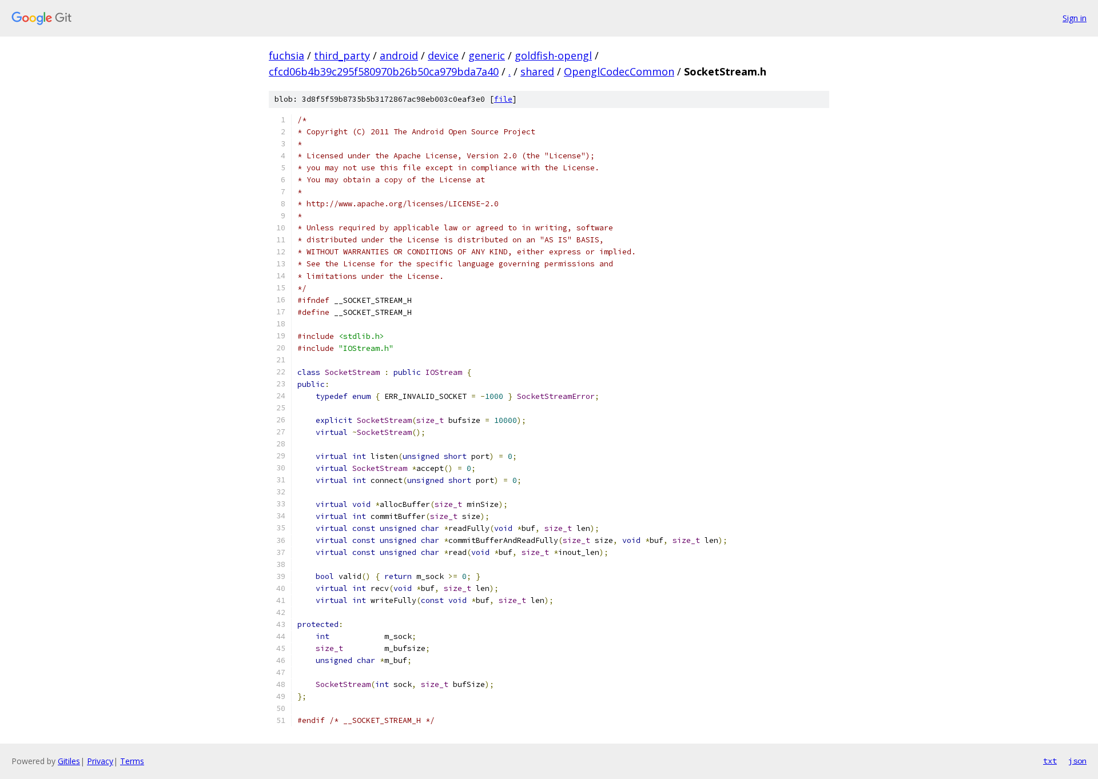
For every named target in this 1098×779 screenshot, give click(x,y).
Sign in (1075, 18)
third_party (342, 55)
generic (486, 55)
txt (1050, 761)
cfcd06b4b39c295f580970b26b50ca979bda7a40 (384, 71)
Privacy (100, 761)
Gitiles (69, 761)
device (443, 55)
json (1077, 761)
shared (537, 71)
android (399, 55)
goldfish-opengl (553, 55)
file (503, 99)
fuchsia (286, 55)
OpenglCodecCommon (619, 71)
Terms (132, 761)
